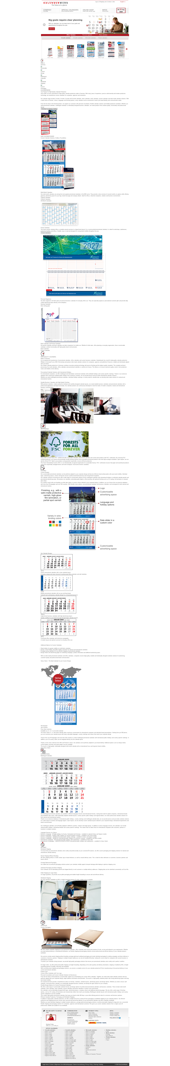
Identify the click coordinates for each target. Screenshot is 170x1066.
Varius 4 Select (69, 1033)
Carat (107, 1031)
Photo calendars (103, 35)
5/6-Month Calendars (46, 200)
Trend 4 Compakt (69, 1045)
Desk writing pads (45, 306)
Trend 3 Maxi (48, 1047)
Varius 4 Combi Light (70, 1040)
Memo (87, 1048)
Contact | (109, 1)
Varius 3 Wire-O (49, 1040)
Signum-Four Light (70, 1055)
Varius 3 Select (49, 1038)
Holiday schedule (114, 1014)
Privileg (108, 1034)
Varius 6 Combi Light (91, 1041)
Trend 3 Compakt (49, 1044)
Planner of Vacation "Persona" (93, 1054)
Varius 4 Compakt (69, 1031)
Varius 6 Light (89, 1040)
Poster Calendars (45, 232)
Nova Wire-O (109, 1035)
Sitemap (96, 1064)
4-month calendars (78, 38)
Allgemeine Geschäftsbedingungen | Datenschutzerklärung (69, 1064)
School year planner (91, 1050)
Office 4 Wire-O (69, 1054)
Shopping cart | (103, 1)
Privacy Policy (89, 1064)
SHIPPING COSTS (93, 1020)
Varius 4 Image (69, 1037)
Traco (107, 1040)
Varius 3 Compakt (49, 1031)
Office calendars (71, 35)
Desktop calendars (111, 1030)
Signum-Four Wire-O (70, 1058)
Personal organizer (87, 35)
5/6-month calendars (90, 38)
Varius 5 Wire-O (90, 1038)
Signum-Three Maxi (50, 1054)
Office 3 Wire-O (49, 1051)
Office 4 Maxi (68, 1051)
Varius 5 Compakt (90, 1033)
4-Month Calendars (45, 199)
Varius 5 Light (89, 1035)
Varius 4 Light (68, 1034)
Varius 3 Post (48, 1033)
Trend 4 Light (68, 1047)
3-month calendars (66, 38)
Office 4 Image (69, 1052)
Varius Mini (48, 1042)
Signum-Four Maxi (70, 1057)
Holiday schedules (114, 1012)
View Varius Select (45, 748)
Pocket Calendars (45, 350)
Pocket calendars (110, 1037)
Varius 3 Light (48, 1035)
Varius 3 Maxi (48, 1034)
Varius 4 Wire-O (69, 1038)
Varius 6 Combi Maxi (91, 1042)
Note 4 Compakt (69, 1042)
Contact (52, 1064)
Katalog (101, 1064)
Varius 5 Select (90, 1034)
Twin (87, 1052)
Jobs (113, 1)
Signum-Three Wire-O (50, 1055)
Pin (86, 1051)
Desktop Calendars (45, 304)
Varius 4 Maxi (68, 1035)
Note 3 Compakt (49, 1041)
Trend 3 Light (48, 1045)
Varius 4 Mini (68, 1044)
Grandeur (88, 1047)
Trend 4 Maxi (68, 1048)
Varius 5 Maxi (89, 1037)
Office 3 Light (48, 1048)
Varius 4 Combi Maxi (70, 1041)
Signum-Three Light (50, 1052)
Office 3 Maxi (48, 1050)
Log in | (97, 1)
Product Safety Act (115, 1015)
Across (108, 1038)
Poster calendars (102, 38)
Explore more (44, 971)
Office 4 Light (68, 1050)
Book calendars (110, 1033)
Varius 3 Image (49, 1037)
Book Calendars (45, 348)
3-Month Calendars (45, 197)
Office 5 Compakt (90, 1031)
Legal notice (45, 1064)
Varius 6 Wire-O (90, 1044)
